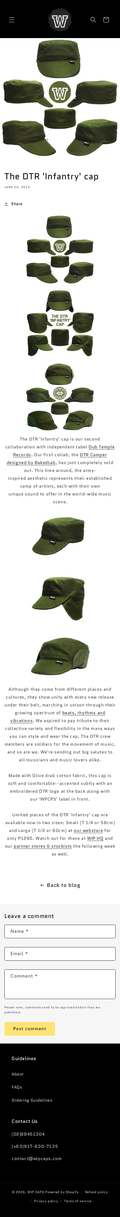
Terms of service (78, 1201)
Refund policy (96, 1192)
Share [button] (17, 204)
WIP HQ (95, 838)
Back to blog (63, 885)
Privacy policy (46, 1201)
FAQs (17, 1087)
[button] (11, 19)
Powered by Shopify (62, 1192)
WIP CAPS (35, 1192)
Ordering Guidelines (32, 1100)
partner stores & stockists (43, 846)
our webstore (88, 830)
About (18, 1074)
